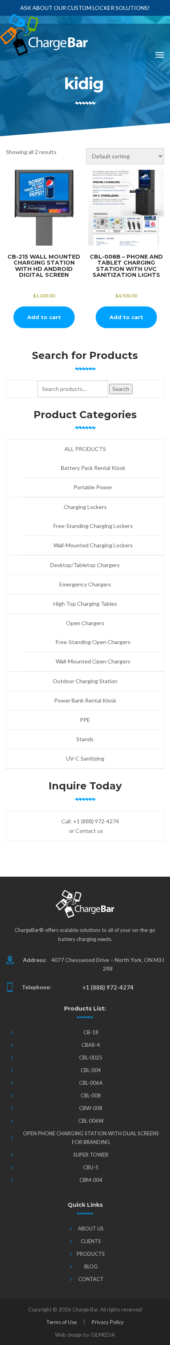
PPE (85, 719)
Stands (85, 739)
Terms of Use (61, 1322)
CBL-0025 (90, 1057)
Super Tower (90, 1155)
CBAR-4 (90, 1045)
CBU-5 (90, 1167)
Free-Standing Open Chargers (93, 642)
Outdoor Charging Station (85, 681)
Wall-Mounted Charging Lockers (93, 545)
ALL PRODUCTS (85, 448)
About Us (91, 1228)
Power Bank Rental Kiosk (85, 700)
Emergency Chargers (85, 584)
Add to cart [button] (44, 317)
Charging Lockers (85, 506)
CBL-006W (91, 1121)
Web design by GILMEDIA (85, 1335)
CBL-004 (91, 1070)
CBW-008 (90, 1108)
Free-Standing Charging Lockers (93, 525)
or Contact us (86, 830)
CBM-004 (90, 1180)
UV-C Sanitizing (85, 758)
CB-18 (90, 1032)
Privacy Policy (108, 1322)
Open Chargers (85, 623)
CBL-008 (91, 1095)
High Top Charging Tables (85, 603)
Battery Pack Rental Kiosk (93, 467)
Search (120, 388)
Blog (91, 1266)
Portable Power (93, 487)
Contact (91, 1279)
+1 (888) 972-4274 (96, 821)
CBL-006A (91, 1083)
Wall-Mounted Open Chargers (93, 661)
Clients (91, 1241)
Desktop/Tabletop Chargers (85, 565)
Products (91, 1254)
